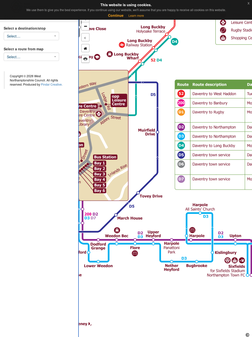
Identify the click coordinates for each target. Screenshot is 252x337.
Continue (116, 15)
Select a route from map (24, 48)
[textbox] (30, 36)
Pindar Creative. (52, 84)
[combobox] (31, 36)
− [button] (85, 26)
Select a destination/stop (25, 28)
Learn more (136, 15)
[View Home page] (85, 48)
